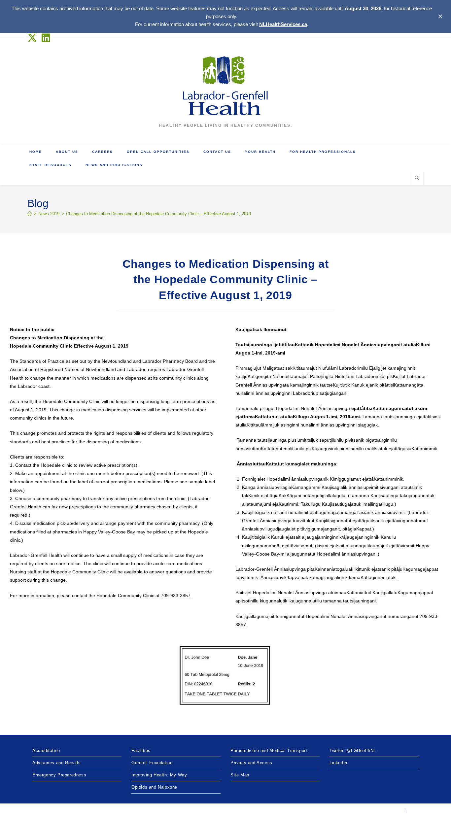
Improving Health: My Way (159, 774)
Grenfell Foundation (151, 762)
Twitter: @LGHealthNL (353, 750)
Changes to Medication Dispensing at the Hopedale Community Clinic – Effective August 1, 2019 (158, 213)
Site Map (239, 774)
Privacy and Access (251, 762)
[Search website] (416, 178)
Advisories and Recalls (56, 762)
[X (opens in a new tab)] (33, 38)
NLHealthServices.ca (283, 24)
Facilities (141, 750)
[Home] (29, 213)
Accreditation (46, 750)
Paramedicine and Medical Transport (268, 750)
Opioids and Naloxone (154, 787)
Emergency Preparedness (59, 774)
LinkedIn (338, 762)
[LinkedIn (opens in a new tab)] (46, 38)
